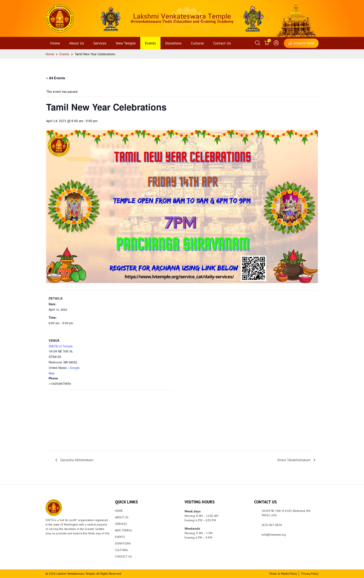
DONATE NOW (303, 43)
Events (150, 43)
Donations (173, 43)
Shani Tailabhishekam (294, 459)
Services (99, 43)
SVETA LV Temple (61, 346)
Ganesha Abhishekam (76, 459)
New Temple (126, 43)
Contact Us (222, 43)
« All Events (55, 77)
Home (55, 43)
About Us (76, 43)
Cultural (197, 43)
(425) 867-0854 (272, 525)
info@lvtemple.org (274, 534)
